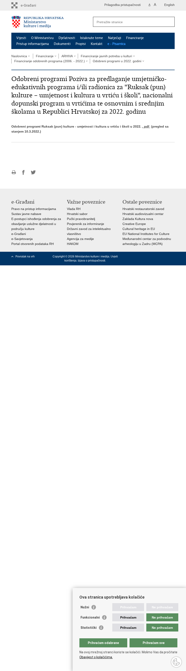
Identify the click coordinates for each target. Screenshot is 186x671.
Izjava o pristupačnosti (91, 260)
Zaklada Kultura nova (137, 219)
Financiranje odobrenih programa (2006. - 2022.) (49, 61)
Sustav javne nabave (26, 214)
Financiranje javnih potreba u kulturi (106, 56)
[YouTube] (151, 256)
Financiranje (135, 38)
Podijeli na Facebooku (23, 172)
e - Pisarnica (116, 44)
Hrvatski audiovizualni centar (143, 214)
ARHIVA (67, 56)
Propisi (81, 44)
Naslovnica (19, 56)
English (169, 5)
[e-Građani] (30, 5)
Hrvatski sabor (77, 214)
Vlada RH (74, 209)
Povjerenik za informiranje (85, 224)
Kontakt (97, 44)
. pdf (146, 126)
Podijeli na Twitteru (33, 172)
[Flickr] (158, 256)
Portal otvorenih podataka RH (32, 244)
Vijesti (21, 38)
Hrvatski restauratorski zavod (143, 209)
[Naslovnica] (52, 22)
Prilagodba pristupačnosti (122, 5)
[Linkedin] (172, 256)
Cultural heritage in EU (138, 229)
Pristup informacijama (32, 44)
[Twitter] (144, 256)
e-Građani (18, 234)
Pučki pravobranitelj (81, 219)
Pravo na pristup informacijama (33, 209)
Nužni (85, 607)
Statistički (89, 627)
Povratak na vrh (25, 256)
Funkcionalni (90, 617)
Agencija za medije (80, 239)
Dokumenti (62, 44)
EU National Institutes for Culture (145, 234)
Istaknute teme (91, 38)
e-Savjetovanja (22, 239)
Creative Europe (134, 224)
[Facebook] (137, 256)
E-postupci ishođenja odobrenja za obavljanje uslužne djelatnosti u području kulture (36, 224)
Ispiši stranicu (13, 172)
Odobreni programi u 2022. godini (117, 61)
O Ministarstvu (42, 38)
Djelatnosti (67, 38)
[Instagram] (165, 256)
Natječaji (114, 38)
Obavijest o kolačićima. (96, 657)
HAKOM (72, 244)
